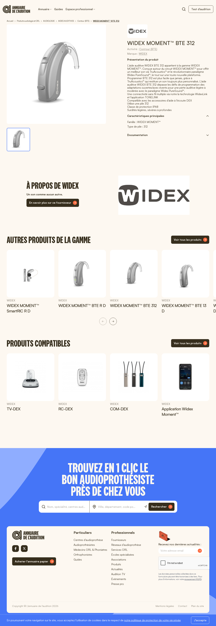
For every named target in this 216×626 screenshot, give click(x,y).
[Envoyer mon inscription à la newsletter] (200, 551)
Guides (58, 9)
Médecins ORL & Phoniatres (90, 549)
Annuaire (43, 9)
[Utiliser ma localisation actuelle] (145, 506)
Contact (182, 606)
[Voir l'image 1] (18, 139)
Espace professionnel (79, 9)
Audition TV (118, 574)
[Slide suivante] (113, 321)
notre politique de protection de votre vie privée (152, 620)
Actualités (117, 569)
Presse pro (117, 584)
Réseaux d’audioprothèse (126, 545)
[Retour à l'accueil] (34, 535)
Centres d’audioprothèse (88, 540)
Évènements (118, 579)
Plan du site (197, 606)
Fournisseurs (118, 540)
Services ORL (119, 549)
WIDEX (143, 53)
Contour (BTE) (148, 49)
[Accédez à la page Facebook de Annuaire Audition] (15, 548)
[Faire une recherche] (184, 9)
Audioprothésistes (84, 545)
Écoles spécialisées (122, 554)
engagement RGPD (192, 579)
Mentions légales (165, 606)
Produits (116, 564)
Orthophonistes (83, 554)
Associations (118, 559)
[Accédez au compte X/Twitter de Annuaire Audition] (24, 548)
